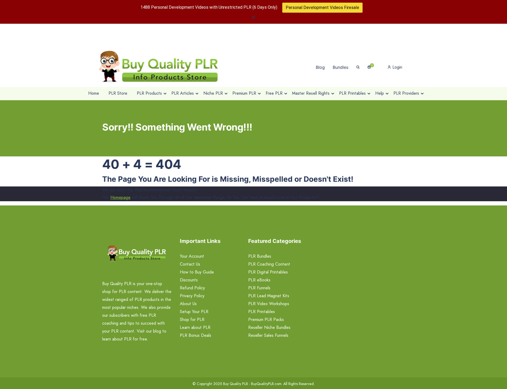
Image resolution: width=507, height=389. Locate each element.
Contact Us (190, 264)
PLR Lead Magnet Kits (268, 296)
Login (396, 67)
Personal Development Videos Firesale (322, 7)
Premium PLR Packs (266, 319)
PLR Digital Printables (268, 272)
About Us (188, 304)
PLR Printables (261, 312)
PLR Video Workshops (268, 304)
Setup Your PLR (194, 312)
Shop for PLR (192, 319)
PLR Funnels (259, 288)
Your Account (192, 256)
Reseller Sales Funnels (268, 335)
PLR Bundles (259, 256)
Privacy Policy (192, 296)
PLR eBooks (259, 280)
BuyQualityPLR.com (266, 383)
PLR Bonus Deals (195, 335)
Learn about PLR (195, 327)
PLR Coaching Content (269, 264)
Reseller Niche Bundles (269, 327)
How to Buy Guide (197, 272)
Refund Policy (192, 288)
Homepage (120, 197)
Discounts (189, 280)
